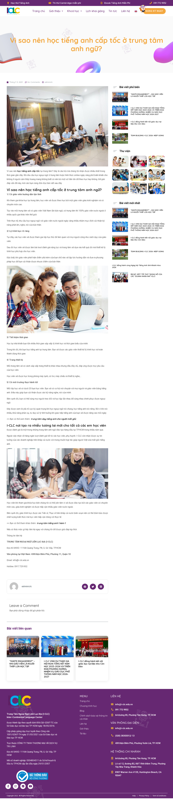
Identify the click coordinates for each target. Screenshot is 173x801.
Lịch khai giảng (95, 11)
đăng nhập (23, 610)
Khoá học (73, 11)
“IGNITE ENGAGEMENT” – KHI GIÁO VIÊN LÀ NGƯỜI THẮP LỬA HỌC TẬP (22, 664)
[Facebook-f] (8, 786)
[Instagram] (15, 786)
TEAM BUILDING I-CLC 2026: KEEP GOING (147, 135)
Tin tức (113, 11)
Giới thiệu (54, 11)
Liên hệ (125, 11)
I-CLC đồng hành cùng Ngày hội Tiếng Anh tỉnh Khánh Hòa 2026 (136, 266)
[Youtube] (30, 786)
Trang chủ (38, 11)
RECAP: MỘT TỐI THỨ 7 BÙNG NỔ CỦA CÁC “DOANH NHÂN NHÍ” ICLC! (146, 275)
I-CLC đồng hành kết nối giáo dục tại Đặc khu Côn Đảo (91, 664)
